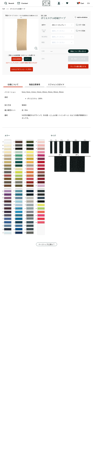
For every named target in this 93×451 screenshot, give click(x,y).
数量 (43, 42)
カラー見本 (81, 25)
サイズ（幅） (44, 30)
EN (88, 3)
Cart (81, 3)
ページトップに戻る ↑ (46, 244)
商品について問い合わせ (78, 51)
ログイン (28, 59)
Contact (24, 3)
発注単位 (44, 37)
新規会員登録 (17, 59)
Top (3, 9)
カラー (44, 25)
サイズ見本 (81, 31)
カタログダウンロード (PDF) (21, 69)
